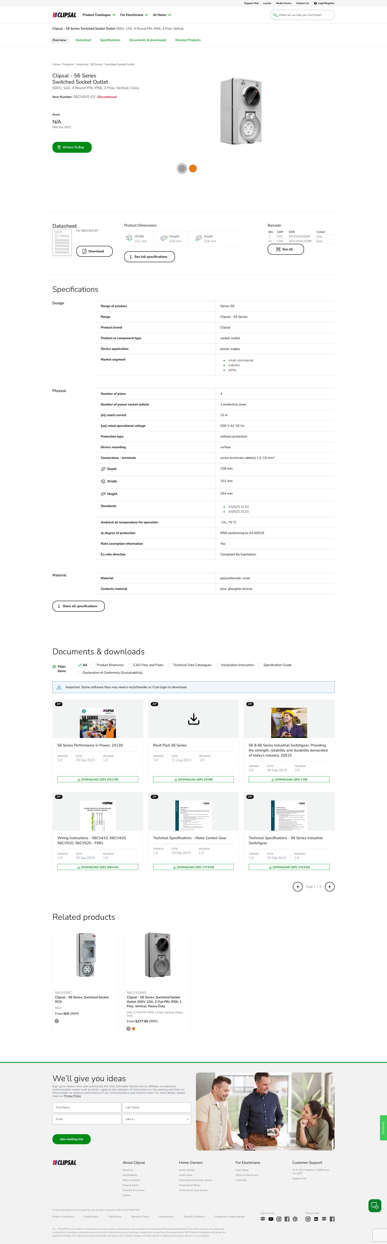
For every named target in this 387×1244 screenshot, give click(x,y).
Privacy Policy (72, 1096)
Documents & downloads (147, 40)
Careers (127, 1195)
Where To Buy (73, 147)
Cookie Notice (91, 1216)
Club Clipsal (242, 1170)
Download (96, 251)
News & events (131, 1185)
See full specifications (150, 257)
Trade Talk (241, 1180)
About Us (128, 1170)
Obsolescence (166, 1216)
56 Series (96, 64)
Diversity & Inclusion (134, 1190)
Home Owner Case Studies (193, 1190)
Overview (59, 40)
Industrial (82, 64)
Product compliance (63, 1216)
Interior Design (187, 1170)
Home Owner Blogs (189, 1185)
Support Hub (299, 1178)
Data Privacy (115, 1216)
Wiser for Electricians (247, 1175)
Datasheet (83, 40)
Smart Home (185, 1175)
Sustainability (130, 1175)
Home (56, 64)
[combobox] (156, 1119)
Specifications (110, 40)
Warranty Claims (140, 1216)
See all (287, 249)
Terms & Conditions (194, 1216)
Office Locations (131, 1180)
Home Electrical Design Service (195, 1180)
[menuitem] (99, 15)
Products (68, 64)
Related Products (188, 40)
